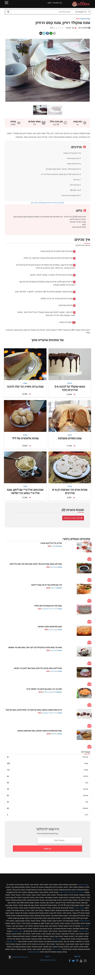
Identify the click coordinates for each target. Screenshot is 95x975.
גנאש (57, 921)
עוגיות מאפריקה (59, 915)
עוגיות (25, 435)
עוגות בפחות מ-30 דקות (28, 902)
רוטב (74, 946)
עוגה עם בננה (47, 902)
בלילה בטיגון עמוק (53, 887)
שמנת (63, 897)
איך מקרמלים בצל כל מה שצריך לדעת (46, 584)
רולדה (26, 895)
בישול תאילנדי (69, 949)
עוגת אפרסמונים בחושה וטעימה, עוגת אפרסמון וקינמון (40, 730)
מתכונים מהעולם (49, 692)
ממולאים (78, 928)
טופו (11, 928)
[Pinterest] (76, 961)
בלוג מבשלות (76, 892)
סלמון (46, 949)
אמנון (26, 949)
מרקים (47, 789)
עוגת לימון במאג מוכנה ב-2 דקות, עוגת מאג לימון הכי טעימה (38, 668)
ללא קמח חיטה (14, 897)
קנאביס (34, 952)
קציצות (39, 926)
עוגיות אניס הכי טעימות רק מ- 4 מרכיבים (69, 491)
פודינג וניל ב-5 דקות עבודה (51, 543)
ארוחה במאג (68, 939)
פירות (73, 895)
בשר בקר (18, 926)
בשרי (62, 931)
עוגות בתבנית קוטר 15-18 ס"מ (71, 905)
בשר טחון (51, 926)
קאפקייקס (51, 897)
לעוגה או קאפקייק (41, 923)
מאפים (47, 795)
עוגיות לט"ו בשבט (15, 910)
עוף (47, 802)
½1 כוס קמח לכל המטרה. (72, 153)
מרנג (53, 884)
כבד (29, 926)
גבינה (43, 892)
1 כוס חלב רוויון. (75, 185)
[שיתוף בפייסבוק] (50, 33)
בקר (47, 782)
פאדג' (15, 895)
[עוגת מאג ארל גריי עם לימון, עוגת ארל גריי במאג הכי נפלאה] (25, 467)
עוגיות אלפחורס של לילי (25, 438)
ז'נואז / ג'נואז (39, 895)
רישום (50, 2)
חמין (47, 939)
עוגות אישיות (70, 900)
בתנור (26, 939)
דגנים (43, 931)
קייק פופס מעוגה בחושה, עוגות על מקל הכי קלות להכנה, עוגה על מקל (34, 709)
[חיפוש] (8, 11)
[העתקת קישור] (54, 33)
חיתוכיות (84, 900)
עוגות (88, 18)
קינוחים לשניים (34, 889)
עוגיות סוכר (68, 918)
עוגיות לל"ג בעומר (81, 913)
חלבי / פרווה (70, 887)
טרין (78, 936)
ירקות (53, 588)
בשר (80, 933)
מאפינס (74, 897)
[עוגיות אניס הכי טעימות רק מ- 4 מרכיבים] (69, 467)
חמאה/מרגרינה (71, 921)
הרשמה (47, 848)
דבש (40, 897)
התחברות (56, 2)
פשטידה (36, 936)
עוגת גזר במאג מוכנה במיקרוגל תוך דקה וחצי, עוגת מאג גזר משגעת (35, 647)
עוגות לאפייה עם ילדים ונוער (67, 902)
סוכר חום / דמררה (34, 910)
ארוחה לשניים (24, 928)
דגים (47, 814)
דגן (41, 944)
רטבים (65, 923)
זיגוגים (10, 923)
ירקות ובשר (67, 933)
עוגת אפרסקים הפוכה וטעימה (50, 626)
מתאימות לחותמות (65, 910)
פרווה (63, 884)
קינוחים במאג (50, 889)
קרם (55, 923)
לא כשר (74, 926)
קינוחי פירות (22, 884)
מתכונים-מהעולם (21, 936)
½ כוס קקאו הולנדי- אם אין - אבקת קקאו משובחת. (63, 169)
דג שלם (16, 949)
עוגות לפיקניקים (48, 905)
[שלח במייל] (44, 33)
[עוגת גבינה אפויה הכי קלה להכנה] (25, 364)
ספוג (51, 895)
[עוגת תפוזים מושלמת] (69, 416)
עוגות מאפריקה (54, 900)
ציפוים (69, 383)
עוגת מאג (54, 567)
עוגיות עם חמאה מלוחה (18, 918)
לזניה (36, 933)
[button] (83, 70)
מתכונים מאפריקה (21, 887)
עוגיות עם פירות (38, 918)
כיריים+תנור (82, 941)
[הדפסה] (40, 33)
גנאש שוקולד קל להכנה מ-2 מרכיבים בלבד (70, 388)
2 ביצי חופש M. (75, 190)
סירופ (85, 923)
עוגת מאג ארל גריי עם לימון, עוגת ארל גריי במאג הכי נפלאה (25, 491)
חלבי (53, 546)
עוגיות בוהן (54, 918)
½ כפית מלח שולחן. (74, 163)
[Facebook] (69, 961)
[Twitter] (73, 961)
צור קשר (77, 956)
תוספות (59, 588)
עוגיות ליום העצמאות (39, 913)
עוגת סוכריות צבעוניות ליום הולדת (48, 605)
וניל (10, 921)
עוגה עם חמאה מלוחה (28, 905)
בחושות (54, 733)
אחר (34, 884)
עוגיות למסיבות (37, 908)
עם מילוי (62, 895)
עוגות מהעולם (18, 900)
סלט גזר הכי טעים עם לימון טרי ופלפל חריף (44, 689)
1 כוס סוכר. (77, 179)
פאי (26, 933)
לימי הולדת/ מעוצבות (49, 608)
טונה (37, 949)
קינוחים (59, 546)
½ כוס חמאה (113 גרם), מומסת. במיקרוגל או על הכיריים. (61, 174)
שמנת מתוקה (22, 921)
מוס (73, 884)
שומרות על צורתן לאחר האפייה (59, 908)
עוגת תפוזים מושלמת (70, 438)
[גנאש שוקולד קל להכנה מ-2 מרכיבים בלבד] (69, 364)
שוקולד (82, 18)
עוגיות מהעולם (42, 915)
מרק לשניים (30, 931)
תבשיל (63, 926)
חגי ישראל (37, 887)
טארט (46, 933)
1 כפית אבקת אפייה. (73, 158)
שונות (35, 921)
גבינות (16, 933)
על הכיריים (13, 939)
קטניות (37, 946)
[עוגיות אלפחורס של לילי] (25, 416)
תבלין (83, 946)
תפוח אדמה (72, 944)
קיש (56, 933)
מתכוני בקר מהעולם (42, 928)
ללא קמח (28, 897)
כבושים (21, 944)
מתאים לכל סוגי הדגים (50, 952)
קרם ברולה (18, 889)
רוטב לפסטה (50, 946)
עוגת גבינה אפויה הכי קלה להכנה (25, 387)
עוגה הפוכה (53, 629)
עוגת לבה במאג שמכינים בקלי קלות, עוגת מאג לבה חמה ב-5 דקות (36, 563)
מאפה (68, 936)
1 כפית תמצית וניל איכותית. (71, 195)
